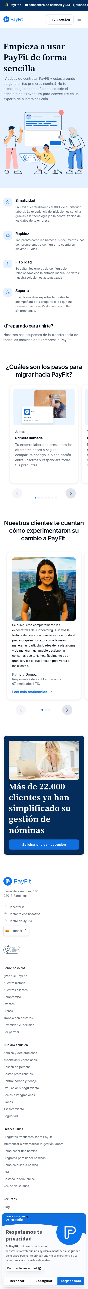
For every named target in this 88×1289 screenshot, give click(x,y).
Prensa (8, 1011)
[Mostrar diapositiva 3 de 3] (49, 710)
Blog (6, 1207)
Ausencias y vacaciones (20, 1060)
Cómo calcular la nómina (20, 1165)
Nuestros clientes (15, 990)
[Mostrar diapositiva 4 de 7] (46, 498)
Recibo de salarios (16, 1186)
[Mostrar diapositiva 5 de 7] (49, 498)
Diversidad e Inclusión (18, 1025)
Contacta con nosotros (24, 914)
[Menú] (79, 19)
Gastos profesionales (18, 1074)
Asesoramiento (13, 1109)
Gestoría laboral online (19, 1179)
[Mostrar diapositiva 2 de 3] (46, 710)
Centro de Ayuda (20, 921)
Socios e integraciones (19, 1095)
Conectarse (17, 907)
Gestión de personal (17, 1067)
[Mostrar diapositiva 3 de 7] (42, 498)
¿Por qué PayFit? (15, 976)
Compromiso (12, 997)
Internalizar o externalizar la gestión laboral (33, 1144)
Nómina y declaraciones (20, 1053)
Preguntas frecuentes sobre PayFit (27, 1137)
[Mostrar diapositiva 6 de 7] (52, 498)
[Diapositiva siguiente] (71, 493)
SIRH (6, 1172)
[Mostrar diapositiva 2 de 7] (39, 498)
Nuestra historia (14, 983)
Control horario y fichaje (20, 1081)
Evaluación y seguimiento (21, 1088)
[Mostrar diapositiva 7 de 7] (56, 498)
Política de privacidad (22, 1268)
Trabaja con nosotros (18, 1018)
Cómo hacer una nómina (20, 1151)
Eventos (9, 1004)
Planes (8, 1102)
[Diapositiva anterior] (17, 493)
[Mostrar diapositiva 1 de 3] (42, 710)
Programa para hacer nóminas (24, 1158)
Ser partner (11, 1032)
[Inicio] (13, 19)
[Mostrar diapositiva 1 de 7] (35, 498)
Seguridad (10, 1116)
